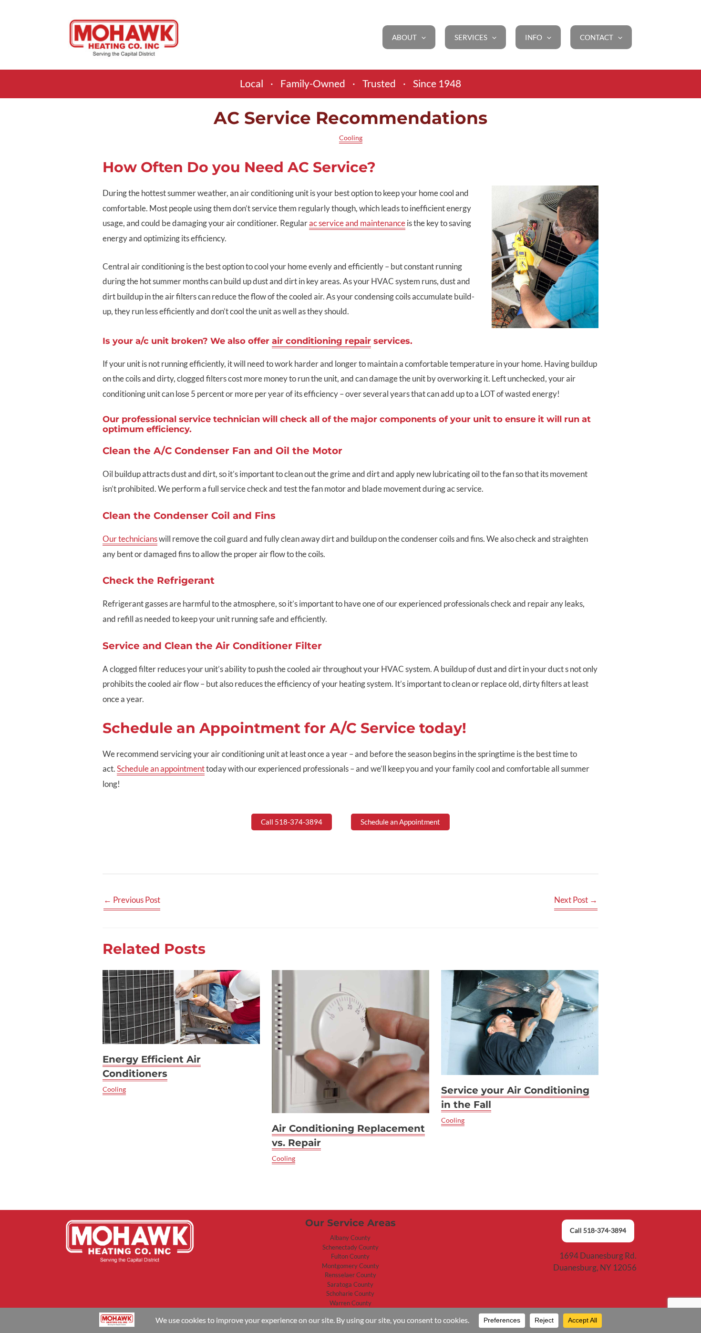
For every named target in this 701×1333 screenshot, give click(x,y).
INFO (533, 37)
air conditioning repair (321, 341)
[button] (421, 37)
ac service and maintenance (357, 223)
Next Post (576, 900)
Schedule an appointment (161, 769)
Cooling (350, 138)
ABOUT (404, 37)
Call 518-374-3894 (598, 1230)
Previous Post (131, 900)
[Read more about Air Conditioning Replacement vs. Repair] (350, 1041)
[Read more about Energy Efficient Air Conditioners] (181, 1007)
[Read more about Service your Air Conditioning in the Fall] (519, 1022)
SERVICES (470, 37)
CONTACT (596, 37)
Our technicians (130, 539)
